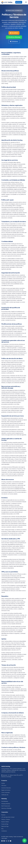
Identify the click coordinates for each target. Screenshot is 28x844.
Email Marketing (4, 801)
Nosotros (3, 814)
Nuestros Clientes (5, 821)
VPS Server (3, 785)
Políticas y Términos (5, 819)
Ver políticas (15, 33)
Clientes (19, 2)
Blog (2, 828)
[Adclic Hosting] (6, 2)
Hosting (3, 783)
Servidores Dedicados (6, 787)
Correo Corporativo (5, 792)
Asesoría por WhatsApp (6, 808)
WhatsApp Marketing (5, 803)
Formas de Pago (4, 824)
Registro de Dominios (5, 790)
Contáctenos (15, 41)
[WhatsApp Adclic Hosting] (24, 840)
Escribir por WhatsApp (14, 37)
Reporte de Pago (5, 826)
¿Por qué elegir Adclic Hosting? (7, 817)
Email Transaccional (5, 805)
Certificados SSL (4, 794)
